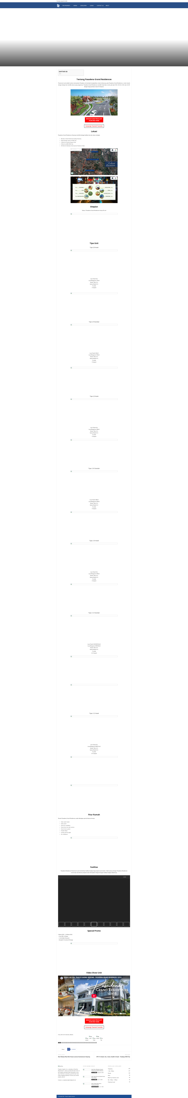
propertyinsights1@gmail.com (69, 1080)
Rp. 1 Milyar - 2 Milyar (112, 1079)
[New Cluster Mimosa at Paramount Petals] (86, 1085)
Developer (83, 5)
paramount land (65, 1042)
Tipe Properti (66, 5)
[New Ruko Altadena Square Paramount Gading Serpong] (86, 1071)
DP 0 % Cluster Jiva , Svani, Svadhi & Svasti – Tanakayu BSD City (113, 1057)
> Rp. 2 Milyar (64, 54)
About (107, 5)
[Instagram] (128, 1)
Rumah (89, 54)
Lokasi (91, 5)
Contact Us (100, 5)
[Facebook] (126, 1)
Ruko (109, 1075)
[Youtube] (130, 1)
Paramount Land (77, 54)
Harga (75, 5)
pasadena (71, 1042)
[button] (129, 5)
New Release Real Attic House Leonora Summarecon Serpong (74, 1057)
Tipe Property (84, 54)
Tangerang (98, 54)
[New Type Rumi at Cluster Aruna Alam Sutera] (86, 1078)
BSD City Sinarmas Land (113, 1077)
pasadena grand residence (80, 1042)
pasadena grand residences (91, 1042)
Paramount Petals (95, 1086)
